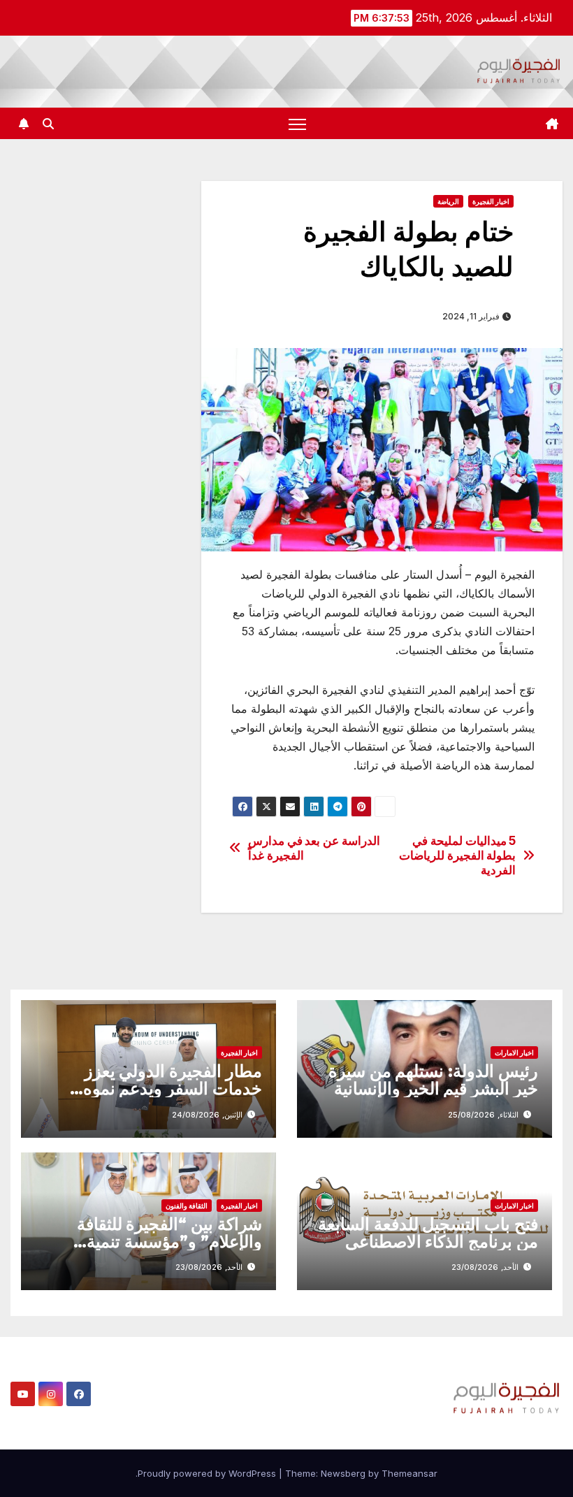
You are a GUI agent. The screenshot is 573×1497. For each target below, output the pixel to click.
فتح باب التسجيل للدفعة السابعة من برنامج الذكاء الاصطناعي (428, 1233)
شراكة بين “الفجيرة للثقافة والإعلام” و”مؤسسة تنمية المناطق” (169, 1241)
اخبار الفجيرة (490, 201)
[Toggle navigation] (297, 123)
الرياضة (448, 201)
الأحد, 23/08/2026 (484, 1267)
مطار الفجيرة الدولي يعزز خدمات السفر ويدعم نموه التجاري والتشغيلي (172, 1088)
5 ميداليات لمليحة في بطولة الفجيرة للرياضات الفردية (457, 855)
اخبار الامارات (514, 1052)
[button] (48, 124)
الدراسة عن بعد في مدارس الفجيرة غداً (314, 848)
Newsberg (343, 1473)
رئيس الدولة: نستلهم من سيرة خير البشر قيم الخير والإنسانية (433, 1080)
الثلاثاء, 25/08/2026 (483, 1115)
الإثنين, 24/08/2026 (207, 1115)
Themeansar (409, 1473)
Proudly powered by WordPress (208, 1473)
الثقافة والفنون (187, 1205)
